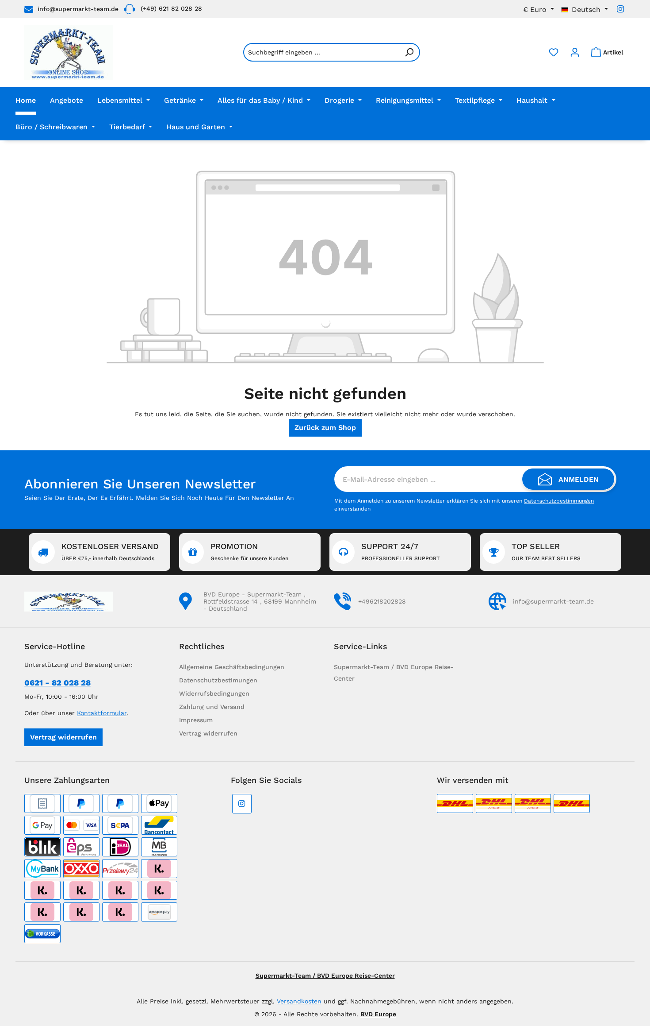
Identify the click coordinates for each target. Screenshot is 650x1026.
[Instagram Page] (620, 9)
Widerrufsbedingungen (214, 693)
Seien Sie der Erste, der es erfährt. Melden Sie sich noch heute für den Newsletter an (159, 497)
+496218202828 (382, 601)
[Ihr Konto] (574, 52)
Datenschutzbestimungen (218, 680)
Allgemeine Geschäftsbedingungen (231, 666)
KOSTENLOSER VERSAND (110, 551)
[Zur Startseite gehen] (68, 52)
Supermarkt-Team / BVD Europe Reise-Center (325, 975)
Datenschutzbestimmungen (559, 501)
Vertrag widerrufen (63, 737)
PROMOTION (249, 551)
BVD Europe (378, 1014)
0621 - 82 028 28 (57, 682)
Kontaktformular (101, 712)
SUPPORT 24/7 (400, 551)
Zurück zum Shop (325, 427)
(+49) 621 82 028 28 (171, 8)
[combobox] (321, 52)
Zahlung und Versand (212, 706)
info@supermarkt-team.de (78, 8)
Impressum (196, 720)
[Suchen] (409, 52)
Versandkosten (299, 1001)
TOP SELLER (546, 551)
